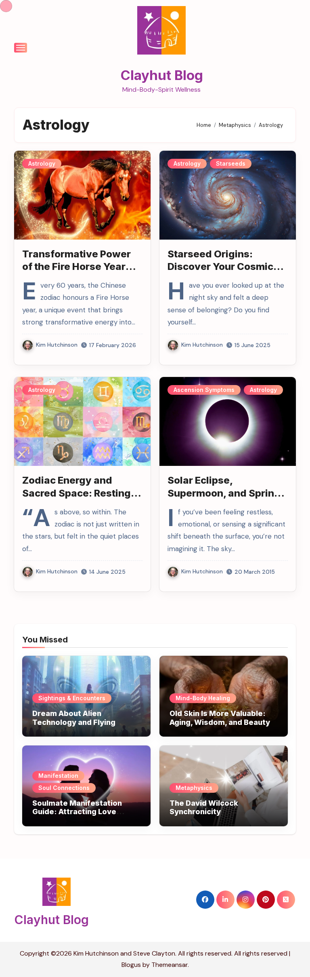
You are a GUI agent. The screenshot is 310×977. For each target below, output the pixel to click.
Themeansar (169, 964)
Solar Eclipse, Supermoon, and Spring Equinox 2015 (224, 492)
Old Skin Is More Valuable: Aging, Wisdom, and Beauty (220, 717)
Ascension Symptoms (204, 389)
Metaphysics (194, 787)
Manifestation (58, 775)
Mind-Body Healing (203, 698)
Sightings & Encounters (71, 698)
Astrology (41, 163)
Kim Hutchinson (57, 344)
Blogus (131, 964)
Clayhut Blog (161, 75)
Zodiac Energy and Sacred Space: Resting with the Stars (76, 492)
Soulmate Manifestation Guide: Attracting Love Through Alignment (77, 812)
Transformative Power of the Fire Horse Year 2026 (76, 266)
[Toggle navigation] (20, 48)
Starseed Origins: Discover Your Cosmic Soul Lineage (220, 266)
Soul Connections (64, 787)
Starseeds (230, 163)
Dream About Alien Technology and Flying (73, 717)
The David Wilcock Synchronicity (204, 807)
